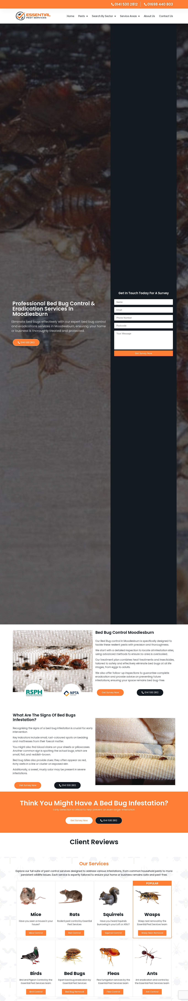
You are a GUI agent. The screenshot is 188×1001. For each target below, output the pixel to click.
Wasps (152, 914)
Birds (36, 973)
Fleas (113, 973)
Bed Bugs (74, 973)
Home (70, 16)
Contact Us (166, 16)
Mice (36, 914)
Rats (75, 914)
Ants (152, 973)
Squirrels (113, 914)
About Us (149, 16)
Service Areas (128, 16)
